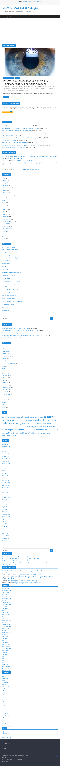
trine (4, 90)
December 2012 (6, 514)
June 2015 (4, 504)
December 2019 (6, 456)
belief (28, 417)
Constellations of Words (8, 304)
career (32, 417)
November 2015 (6, 499)
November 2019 (6, 458)
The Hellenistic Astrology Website (10, 247)
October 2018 (5, 487)
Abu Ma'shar (5, 417)
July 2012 (4, 521)
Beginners (6, 78)
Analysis (4, 178)
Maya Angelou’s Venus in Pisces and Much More (14, 142)
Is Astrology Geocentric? (8, 135)
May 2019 (4, 470)
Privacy (3, 745)
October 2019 (5, 461)
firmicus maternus (52, 420)
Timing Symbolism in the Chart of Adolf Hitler (14, 147)
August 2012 (5, 519)
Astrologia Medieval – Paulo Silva (10, 290)
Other (3, 200)
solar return (45, 429)
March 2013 (5, 511)
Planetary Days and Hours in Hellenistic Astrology (20, 167)
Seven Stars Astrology (20, 8)
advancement (16, 417)
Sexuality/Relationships (9, 195)
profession (6, 430)
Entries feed (5, 734)
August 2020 (5, 449)
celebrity (48, 416)
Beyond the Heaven (7, 287)
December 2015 (6, 497)
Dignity (7, 223)
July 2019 (4, 466)
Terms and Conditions (7, 743)
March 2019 (5, 475)
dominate (49, 86)
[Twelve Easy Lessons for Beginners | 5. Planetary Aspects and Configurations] (30, 49)
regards (44, 88)
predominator (26, 88)
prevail (30, 88)
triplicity (17, 433)
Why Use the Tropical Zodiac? (14, 158)
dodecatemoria (27, 420)
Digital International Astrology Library (11, 258)
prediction (23, 427)
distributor (20, 420)
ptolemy (40, 88)
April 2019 (4, 473)
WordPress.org (6, 738)
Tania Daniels (5, 310)
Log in (3, 732)
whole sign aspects (23, 90)
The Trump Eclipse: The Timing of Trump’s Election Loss (16, 130)
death (10, 420)
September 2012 (6, 516)
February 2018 (5, 495)
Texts (3, 236)
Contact (4, 748)
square (51, 88)
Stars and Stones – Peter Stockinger (11, 281)
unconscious (8, 90)
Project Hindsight (6, 255)
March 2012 (5, 531)
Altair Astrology (6, 278)
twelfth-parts (24, 433)
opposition (14, 88)
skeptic (37, 430)
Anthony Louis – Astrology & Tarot (10, 284)
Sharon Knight (5, 307)
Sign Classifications (8, 221)
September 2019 (6, 463)
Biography (6, 183)
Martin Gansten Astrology (8, 298)
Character (6, 185)
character (5, 420)
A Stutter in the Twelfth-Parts (9, 140)
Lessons (12, 78)
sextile (47, 88)
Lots (4, 212)
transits (11, 433)
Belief (4, 180)
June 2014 (4, 509)
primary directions (35, 426)
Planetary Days (7, 219)
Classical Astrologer (7, 292)
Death (4, 190)
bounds (34, 86)
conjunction (39, 86)
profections (49, 426)
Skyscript (4, 266)
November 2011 (6, 540)
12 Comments (23, 86)
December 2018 (6, 482)
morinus (45, 423)
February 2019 (5, 478)
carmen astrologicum (39, 417)
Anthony (16, 86)
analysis (22, 417)
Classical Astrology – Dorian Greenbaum (12, 301)
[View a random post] (10, 16)
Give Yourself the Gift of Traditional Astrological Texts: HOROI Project (20, 128)
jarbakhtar (26, 424)
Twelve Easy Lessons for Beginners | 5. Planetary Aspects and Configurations (25, 82)
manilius (35, 423)
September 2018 (6, 490)
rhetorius (26, 430)
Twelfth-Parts (6, 226)
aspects (31, 86)
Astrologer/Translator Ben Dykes (10, 252)
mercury (39, 424)
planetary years (15, 427)
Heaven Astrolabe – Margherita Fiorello (12, 272)
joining (7, 88)
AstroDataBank (6, 260)
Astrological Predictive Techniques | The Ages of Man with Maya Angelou (21, 145)
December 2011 (6, 538)
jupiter (31, 423)
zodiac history (7, 228)
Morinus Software (6, 263)
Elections (5, 209)
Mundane (5, 214)
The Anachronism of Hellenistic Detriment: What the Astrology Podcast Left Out (22, 133)
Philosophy (6, 216)
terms (55, 88)
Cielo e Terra (5, 269)
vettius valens (44, 433)
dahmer (44, 86)
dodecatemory (34, 420)
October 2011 (5, 543)
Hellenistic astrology (12, 423)
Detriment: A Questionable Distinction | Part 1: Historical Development (20, 138)
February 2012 (5, 533)
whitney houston (15, 90)
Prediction (4, 202)
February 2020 (5, 454)
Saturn (30, 430)
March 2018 (5, 492)
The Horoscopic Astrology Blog (10, 249)
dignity (14, 420)
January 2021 (5, 444)
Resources (4, 231)
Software (4, 234)
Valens (32, 432)
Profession (6, 192)
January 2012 (5, 535)
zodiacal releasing (10, 435)
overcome (20, 88)
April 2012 (4, 528)
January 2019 (5, 480)
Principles (17, 78)
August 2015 (5, 502)
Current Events (7, 187)
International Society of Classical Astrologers (13, 313)
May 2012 (4, 526)
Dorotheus (42, 420)
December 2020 (6, 446)
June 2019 (4, 468)
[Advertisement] (30, 32)
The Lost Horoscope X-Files (9, 295)
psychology (35, 88)
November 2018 (6, 485)
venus (38, 433)
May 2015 (4, 507)
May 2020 (4, 451)
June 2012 (4, 523)
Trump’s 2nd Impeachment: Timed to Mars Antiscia (15, 126)
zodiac (3, 435)
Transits (4, 238)
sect (33, 430)
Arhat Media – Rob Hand (8, 275)
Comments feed (6, 736)
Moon (10, 88)
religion (21, 429)
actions (11, 417)
